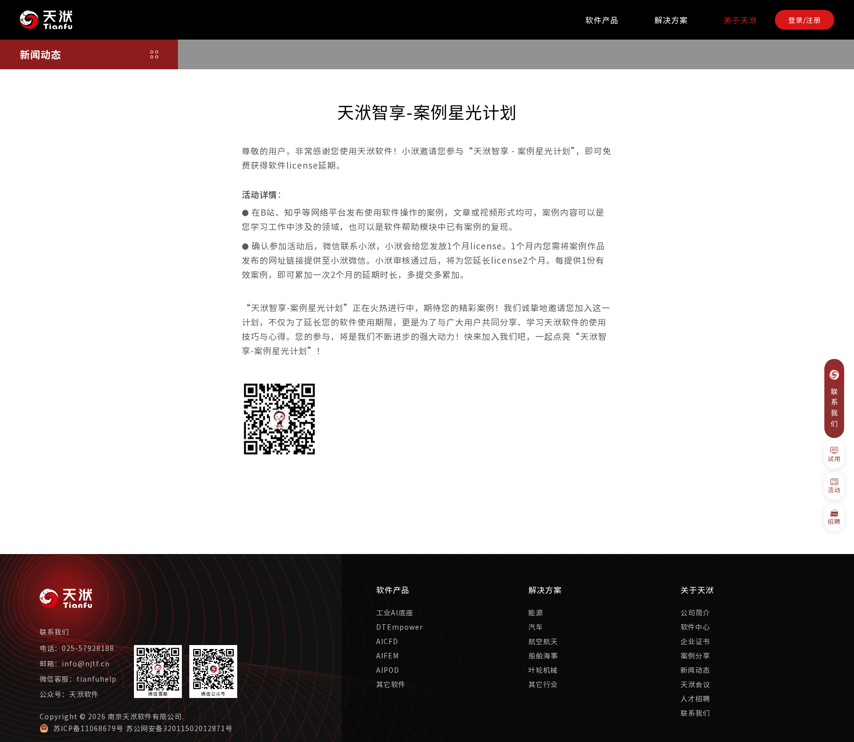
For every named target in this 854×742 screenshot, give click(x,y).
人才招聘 (695, 698)
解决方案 (671, 20)
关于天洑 (740, 20)
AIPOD (387, 670)
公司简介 (695, 612)
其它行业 (543, 684)
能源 (535, 612)
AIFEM (387, 655)
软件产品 (602, 20)
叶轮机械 (543, 670)
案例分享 (695, 655)
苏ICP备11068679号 (88, 728)
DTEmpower (399, 627)
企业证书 (695, 641)
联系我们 (695, 713)
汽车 (535, 627)
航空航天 (543, 641)
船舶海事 (543, 655)
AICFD (387, 641)
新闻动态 (695, 670)
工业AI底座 (394, 612)
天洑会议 (695, 684)
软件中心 (695, 627)
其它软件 (391, 684)
